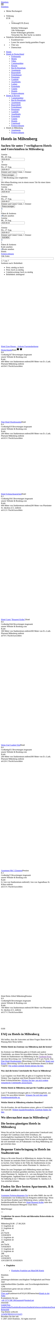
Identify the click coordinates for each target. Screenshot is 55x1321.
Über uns (4, 1293)
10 (11, 1314)
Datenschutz (34, 1293)
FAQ (23, 1293)
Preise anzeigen (8, 206)
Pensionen (15, 77)
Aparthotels (16, 82)
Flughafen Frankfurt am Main (27, 1271)
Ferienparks (16, 56)
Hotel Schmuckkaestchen (11, 494)
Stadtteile (30, 1307)
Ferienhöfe (15, 86)
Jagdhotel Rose (45, 1056)
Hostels (14, 91)
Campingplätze (17, 63)
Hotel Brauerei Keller (35, 1202)
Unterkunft (15, 123)
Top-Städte (6, 1306)
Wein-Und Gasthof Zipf (10, 745)
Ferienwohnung (17, 93)
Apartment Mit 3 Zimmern (11, 870)
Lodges (14, 84)
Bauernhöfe (16, 72)
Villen (13, 61)
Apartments (16, 70)
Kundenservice (14, 1293)
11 (13, 1314)
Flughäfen (15, 1307)
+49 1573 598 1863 (9, 1300)
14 (19, 1314)
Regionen (23, 1307)
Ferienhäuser (16, 75)
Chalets (14, 89)
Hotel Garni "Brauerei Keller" (13, 619)
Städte (8, 1307)
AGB (27, 1293)
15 (21, 1314)
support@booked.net (25, 1300)
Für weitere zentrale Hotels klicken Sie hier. (26, 1066)
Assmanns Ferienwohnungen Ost (14, 1195)
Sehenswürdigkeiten (42, 1307)
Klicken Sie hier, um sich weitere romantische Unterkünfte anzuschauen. (24, 1081)
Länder (4, 1305)
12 (15, 1314)
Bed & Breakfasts (18, 68)
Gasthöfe (15, 79)
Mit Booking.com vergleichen (16, 178)
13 (17, 1314)
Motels (14, 59)
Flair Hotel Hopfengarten (11, 422)
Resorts (14, 66)
